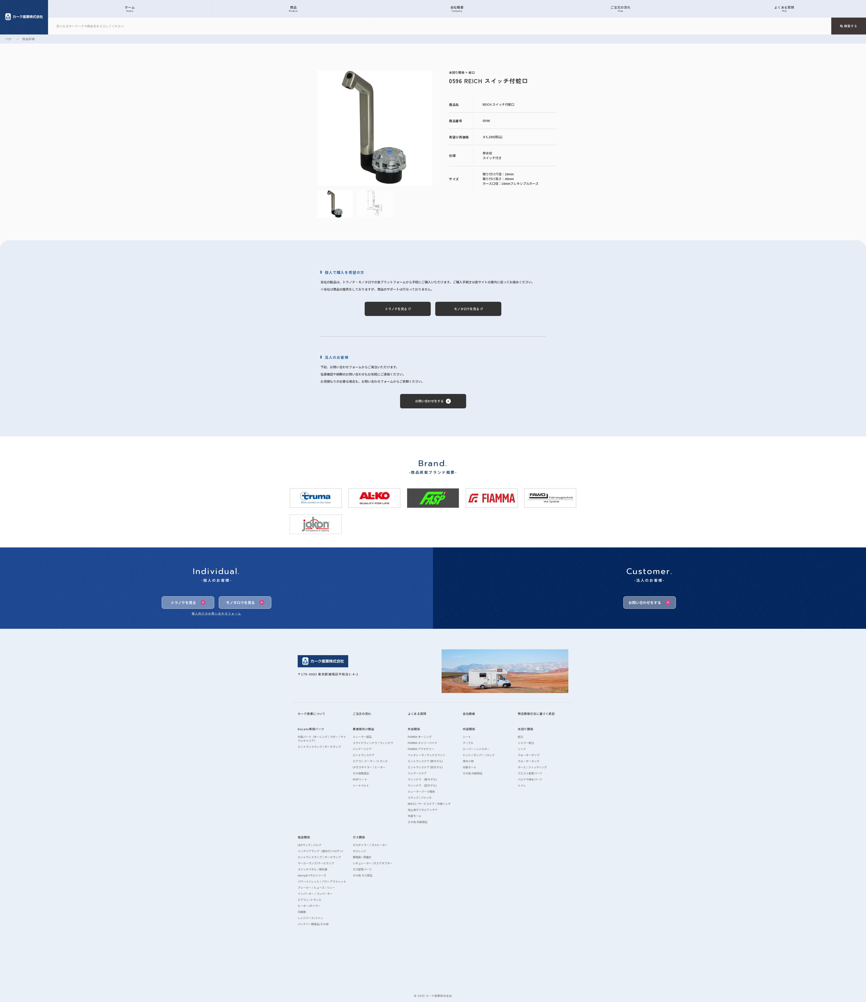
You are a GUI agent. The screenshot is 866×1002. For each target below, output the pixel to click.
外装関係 (414, 729)
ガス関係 (359, 837)
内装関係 (469, 729)
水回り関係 (525, 729)
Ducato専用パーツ (311, 729)
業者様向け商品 (363, 729)
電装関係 (304, 837)
